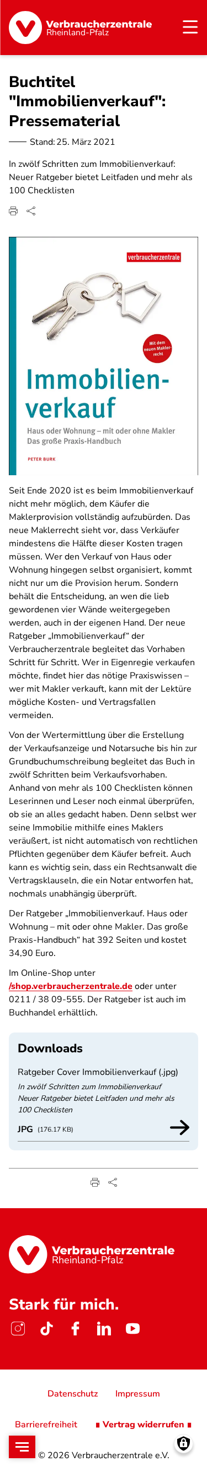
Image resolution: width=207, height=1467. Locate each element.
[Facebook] (75, 1328)
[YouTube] (132, 1328)
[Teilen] (30, 211)
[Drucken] (13, 211)
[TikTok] (46, 1328)
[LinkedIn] (103, 1328)
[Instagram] (17, 1328)
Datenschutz (72, 1394)
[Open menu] (22, 1447)
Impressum (137, 1394)
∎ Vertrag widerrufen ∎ (143, 1425)
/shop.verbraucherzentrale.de (70, 986)
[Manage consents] (183, 1443)
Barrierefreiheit (46, 1425)
